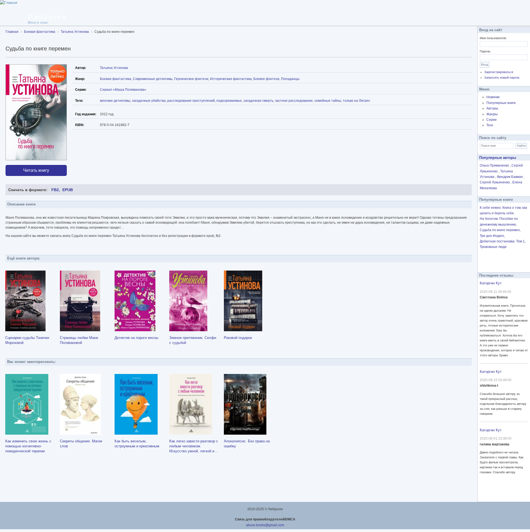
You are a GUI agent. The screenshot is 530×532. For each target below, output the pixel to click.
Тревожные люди (493, 247)
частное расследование (294, 101)
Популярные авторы (497, 158)
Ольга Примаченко (495, 165)
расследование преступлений (191, 101)
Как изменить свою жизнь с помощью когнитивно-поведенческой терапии (28, 446)
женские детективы (115, 101)
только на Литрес (356, 101)
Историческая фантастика (231, 79)
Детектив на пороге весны (136, 338)
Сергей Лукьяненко (495, 182)
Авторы (492, 108)
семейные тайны (327, 101)
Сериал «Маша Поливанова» (123, 90)
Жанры (492, 114)
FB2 (55, 190)
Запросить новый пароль (502, 77)
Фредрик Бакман (510, 177)
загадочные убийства (149, 101)
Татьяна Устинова (114, 68)
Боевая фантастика (115, 79)
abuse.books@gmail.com (265, 525)
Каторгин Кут (491, 283)
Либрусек (47, 17)
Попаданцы (290, 79)
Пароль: (485, 51)
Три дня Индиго (492, 236)
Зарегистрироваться (498, 72)
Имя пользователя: (493, 38)
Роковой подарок (238, 338)
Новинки (493, 97)
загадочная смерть (258, 101)
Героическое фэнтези (191, 79)
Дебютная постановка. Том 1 (502, 241)
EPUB (67, 190)
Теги (489, 125)
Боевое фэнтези (266, 79)
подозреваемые (229, 101)
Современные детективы (153, 79)
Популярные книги (501, 103)
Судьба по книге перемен (500, 230)
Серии (491, 120)
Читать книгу (36, 170)
